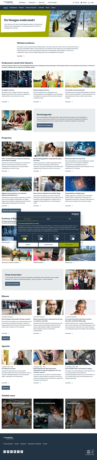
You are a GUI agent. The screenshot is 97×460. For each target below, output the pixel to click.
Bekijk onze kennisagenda (45, 125)
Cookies (16, 444)
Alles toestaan (68, 244)
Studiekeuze (32, 3)
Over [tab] (70, 218)
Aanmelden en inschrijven (34, 444)
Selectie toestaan (48, 244)
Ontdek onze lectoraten (12, 283)
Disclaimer (23, 444)
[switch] (40, 239)
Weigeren (28, 244)
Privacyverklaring (8, 444)
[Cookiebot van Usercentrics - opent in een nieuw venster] (72, 214)
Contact (45, 444)
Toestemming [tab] (27, 218)
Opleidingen (22, 3)
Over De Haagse (52, 3)
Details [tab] (48, 218)
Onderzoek (42, 3)
